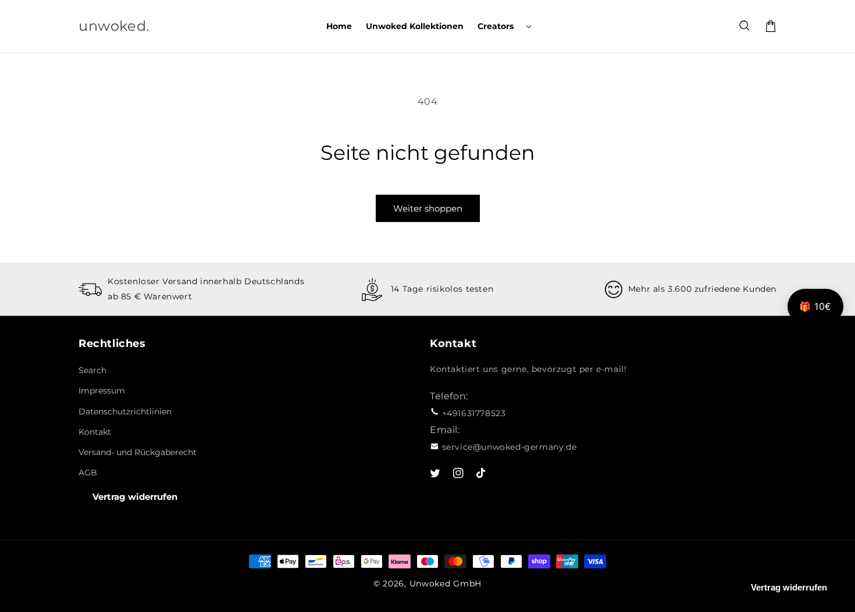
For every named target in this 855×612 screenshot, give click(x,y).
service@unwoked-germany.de (509, 447)
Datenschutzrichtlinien (125, 411)
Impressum (102, 390)
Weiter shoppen (427, 208)
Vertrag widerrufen (134, 496)
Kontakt (95, 432)
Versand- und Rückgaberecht (138, 452)
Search (92, 370)
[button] (503, 26)
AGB (88, 472)
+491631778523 (474, 413)
